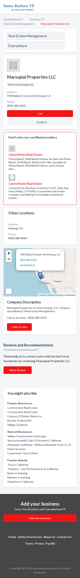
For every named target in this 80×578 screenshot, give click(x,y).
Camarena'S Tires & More (22, 453)
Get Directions (27, 265)
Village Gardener (17, 424)
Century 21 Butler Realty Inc (24, 416)
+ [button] (9, 253)
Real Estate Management (18, 23)
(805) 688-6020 (28, 259)
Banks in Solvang (17, 473)
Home (12, 536)
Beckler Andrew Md (19, 420)
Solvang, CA (37, 19)
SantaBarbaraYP (13, 19)
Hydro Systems (16, 449)
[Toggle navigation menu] (74, 7)
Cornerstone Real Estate (22, 407)
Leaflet (42, 294)
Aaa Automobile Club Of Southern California (34, 440)
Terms (29, 543)
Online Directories (30, 536)
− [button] (9, 259)
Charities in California (20, 481)
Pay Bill (50, 543)
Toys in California (17, 464)
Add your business (40, 518)
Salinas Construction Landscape (26, 436)
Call (40, 113)
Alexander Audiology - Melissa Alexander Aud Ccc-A (39, 444)
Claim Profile (19, 327)
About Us (49, 536)
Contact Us (64, 536)
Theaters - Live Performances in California (32, 469)
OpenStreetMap (56, 294)
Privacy (39, 543)
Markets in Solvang (18, 477)
